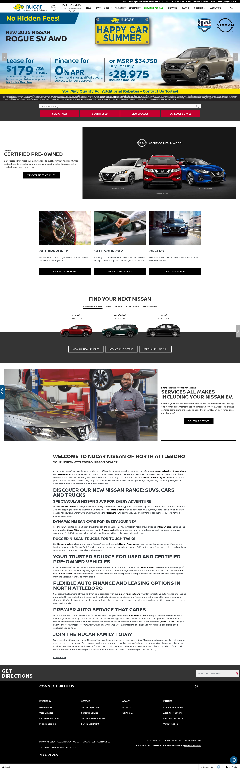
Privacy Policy (47, 741)
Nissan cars (165, 526)
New (88, 8)
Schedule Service (89, 712)
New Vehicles (45, 707)
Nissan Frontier (127, 544)
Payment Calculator (173, 718)
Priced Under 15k (47, 723)
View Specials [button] (140, 113)
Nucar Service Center (138, 615)
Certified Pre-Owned (49, 718)
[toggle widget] (234, 760)
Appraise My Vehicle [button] (120, 271)
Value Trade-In (170, 723)
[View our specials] (120, 57)
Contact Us (128, 712)
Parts (185, 8)
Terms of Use (88, 741)
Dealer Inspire (192, 745)
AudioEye (71, 747)
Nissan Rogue (117, 509)
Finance (119, 8)
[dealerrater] (196, 686)
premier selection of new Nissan (169, 471)
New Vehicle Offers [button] (121, 349)
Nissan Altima (73, 530)
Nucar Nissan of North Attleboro (184, 740)
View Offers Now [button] (175, 271)
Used (107, 8)
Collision (199, 8)
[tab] (92, 306)
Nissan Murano (114, 512)
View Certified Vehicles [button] (41, 175)
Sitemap (44, 747)
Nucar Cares (167, 621)
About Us (215, 8)
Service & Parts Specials (93, 718)
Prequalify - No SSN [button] (155, 349)
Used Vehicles (46, 712)
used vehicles (65, 474)
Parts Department (90, 723)
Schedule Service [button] (180, 113)
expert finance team (129, 594)
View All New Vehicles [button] (86, 349)
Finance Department (173, 707)
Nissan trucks (64, 544)
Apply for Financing (172, 712)
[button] (231, 8)
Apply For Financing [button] (65, 271)
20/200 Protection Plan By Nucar (152, 477)
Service (172, 8)
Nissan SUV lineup (66, 506)
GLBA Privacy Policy (68, 741)
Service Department (91, 707)
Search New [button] (59, 113)
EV (97, 8)
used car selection (149, 567)
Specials (134, 8)
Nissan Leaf (108, 530)
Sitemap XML (57, 747)
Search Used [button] (100, 113)
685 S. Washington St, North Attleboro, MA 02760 (145, 1)
